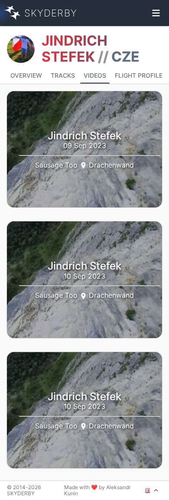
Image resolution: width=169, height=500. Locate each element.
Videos (95, 75)
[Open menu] (156, 13)
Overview (26, 75)
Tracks (63, 75)
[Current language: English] (152, 490)
